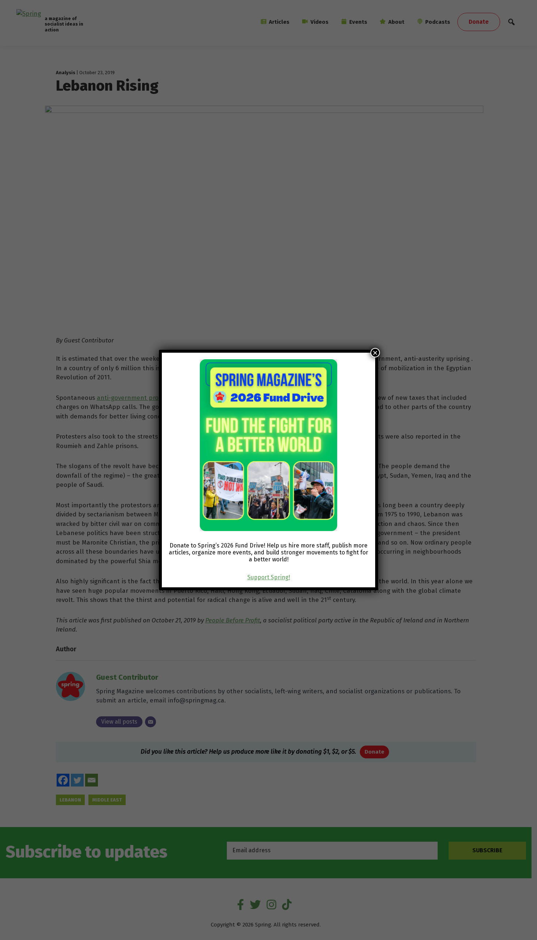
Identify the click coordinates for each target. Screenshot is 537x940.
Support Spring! (268, 577)
